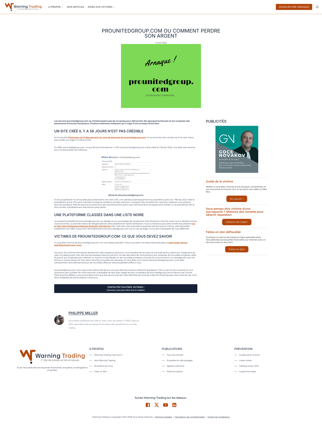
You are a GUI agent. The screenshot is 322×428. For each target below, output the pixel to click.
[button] (106, 355)
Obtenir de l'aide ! (237, 221)
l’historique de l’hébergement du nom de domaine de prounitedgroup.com (107, 137)
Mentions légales (163, 417)
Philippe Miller (83, 313)
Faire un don (237, 249)
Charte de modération (219, 417)
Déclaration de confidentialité (190, 417)
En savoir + (237, 198)
